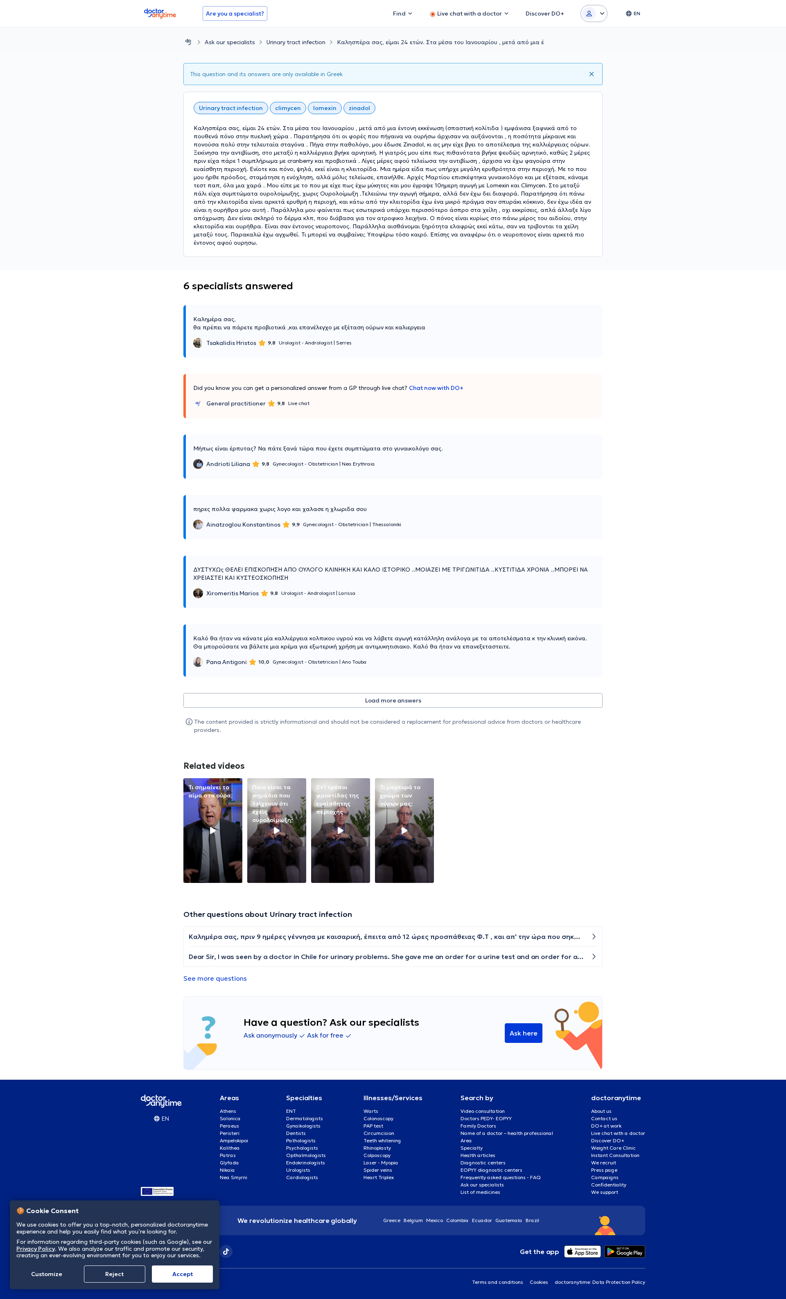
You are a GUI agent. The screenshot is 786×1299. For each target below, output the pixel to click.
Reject (114, 1274)
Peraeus (229, 1126)
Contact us (604, 1118)
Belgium (413, 1220)
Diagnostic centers (483, 1162)
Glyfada (229, 1162)
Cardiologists (302, 1177)
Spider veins (378, 1170)
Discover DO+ (607, 1140)
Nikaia (227, 1170)
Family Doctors (478, 1126)
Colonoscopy (378, 1118)
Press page (604, 1170)
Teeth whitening (382, 1140)
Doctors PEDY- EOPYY (486, 1118)
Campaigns (605, 1177)
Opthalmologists (306, 1155)
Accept (182, 1274)
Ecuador (482, 1220)
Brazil (532, 1220)
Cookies (539, 1282)
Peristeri (229, 1133)
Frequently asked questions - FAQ (501, 1177)
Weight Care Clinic (613, 1148)
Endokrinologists (305, 1162)
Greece (391, 1220)
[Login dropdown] (594, 13)
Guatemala (508, 1220)
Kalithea (230, 1148)
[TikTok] (226, 1251)
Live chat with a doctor (618, 1133)
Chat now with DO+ (436, 388)
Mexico (434, 1220)
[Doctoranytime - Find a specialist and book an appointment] (188, 42)
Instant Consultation (615, 1155)
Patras (228, 1155)
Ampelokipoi (234, 1140)
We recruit (603, 1162)
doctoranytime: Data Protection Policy (600, 1282)
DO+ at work (606, 1126)
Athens (228, 1111)
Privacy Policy (35, 1248)
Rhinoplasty (377, 1148)
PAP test (373, 1126)
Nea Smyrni (233, 1177)
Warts (371, 1111)
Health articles (478, 1155)
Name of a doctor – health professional (507, 1133)
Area (466, 1140)
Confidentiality (608, 1185)
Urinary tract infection (296, 42)
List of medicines (480, 1192)
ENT (291, 1111)
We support (604, 1192)
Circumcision (379, 1133)
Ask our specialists (230, 42)
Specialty (472, 1148)
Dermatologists (304, 1118)
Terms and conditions (497, 1282)
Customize (46, 1274)
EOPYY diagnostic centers (491, 1170)
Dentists (296, 1133)
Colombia (457, 1220)
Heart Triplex (379, 1177)
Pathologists (301, 1140)
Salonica (230, 1118)
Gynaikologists (303, 1126)
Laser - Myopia (381, 1162)
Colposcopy (377, 1155)
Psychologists (302, 1148)
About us (601, 1111)
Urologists (298, 1170)
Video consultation (483, 1111)
